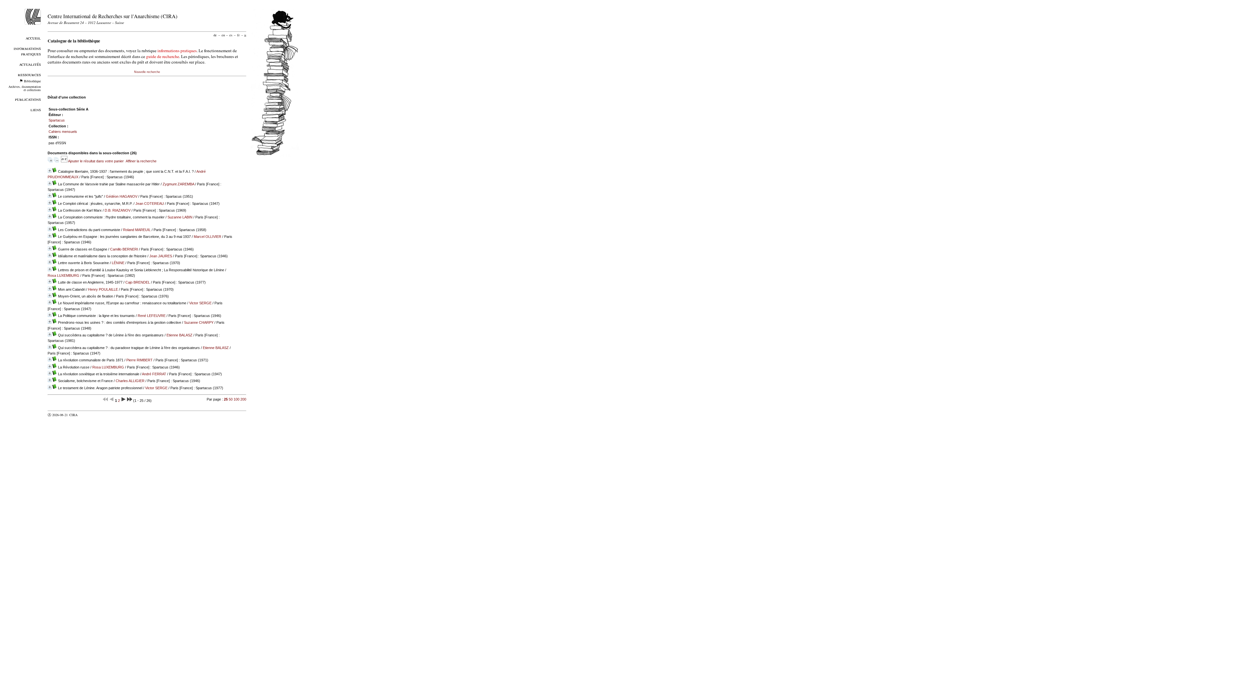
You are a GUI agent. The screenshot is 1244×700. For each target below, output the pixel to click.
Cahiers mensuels (63, 132)
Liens (35, 109)
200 (243, 399)
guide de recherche (162, 56)
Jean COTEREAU (149, 203)
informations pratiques (177, 50)
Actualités (30, 64)
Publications (28, 99)
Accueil (33, 38)
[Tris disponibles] (64, 161)
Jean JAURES (160, 256)
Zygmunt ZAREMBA (178, 184)
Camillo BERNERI (124, 249)
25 (226, 399)
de (215, 35)
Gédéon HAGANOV (121, 196)
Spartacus (57, 120)
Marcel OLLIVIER (207, 237)
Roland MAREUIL (137, 230)
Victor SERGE (200, 303)
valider (86, 415)
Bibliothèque (32, 81)
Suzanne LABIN (179, 217)
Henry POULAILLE (103, 289)
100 (236, 399)
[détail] (50, 171)
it (245, 35)
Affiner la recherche (141, 161)
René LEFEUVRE (152, 316)
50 (231, 399)
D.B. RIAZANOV (118, 210)
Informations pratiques (27, 51)
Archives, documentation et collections (24, 88)
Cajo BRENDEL (137, 282)
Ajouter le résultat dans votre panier (96, 161)
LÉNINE (118, 263)
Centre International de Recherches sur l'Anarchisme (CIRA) (113, 16)
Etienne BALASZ (179, 335)
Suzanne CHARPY (198, 322)
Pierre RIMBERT (139, 360)
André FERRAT (154, 374)
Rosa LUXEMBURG (63, 275)
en (223, 35)
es (230, 35)
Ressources (29, 74)
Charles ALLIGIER (130, 381)
